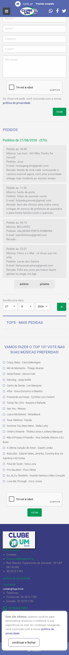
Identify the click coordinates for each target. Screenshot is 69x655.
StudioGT (36, 650)
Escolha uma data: (13, 300)
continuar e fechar (24, 642)
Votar (34, 512)
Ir (62, 307)
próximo (44, 284)
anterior (24, 284)
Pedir (59, 112)
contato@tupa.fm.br (13, 589)
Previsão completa (45, 4)
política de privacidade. (17, 103)
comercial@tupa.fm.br (20, 559)
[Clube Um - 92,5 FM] (28, 11)
